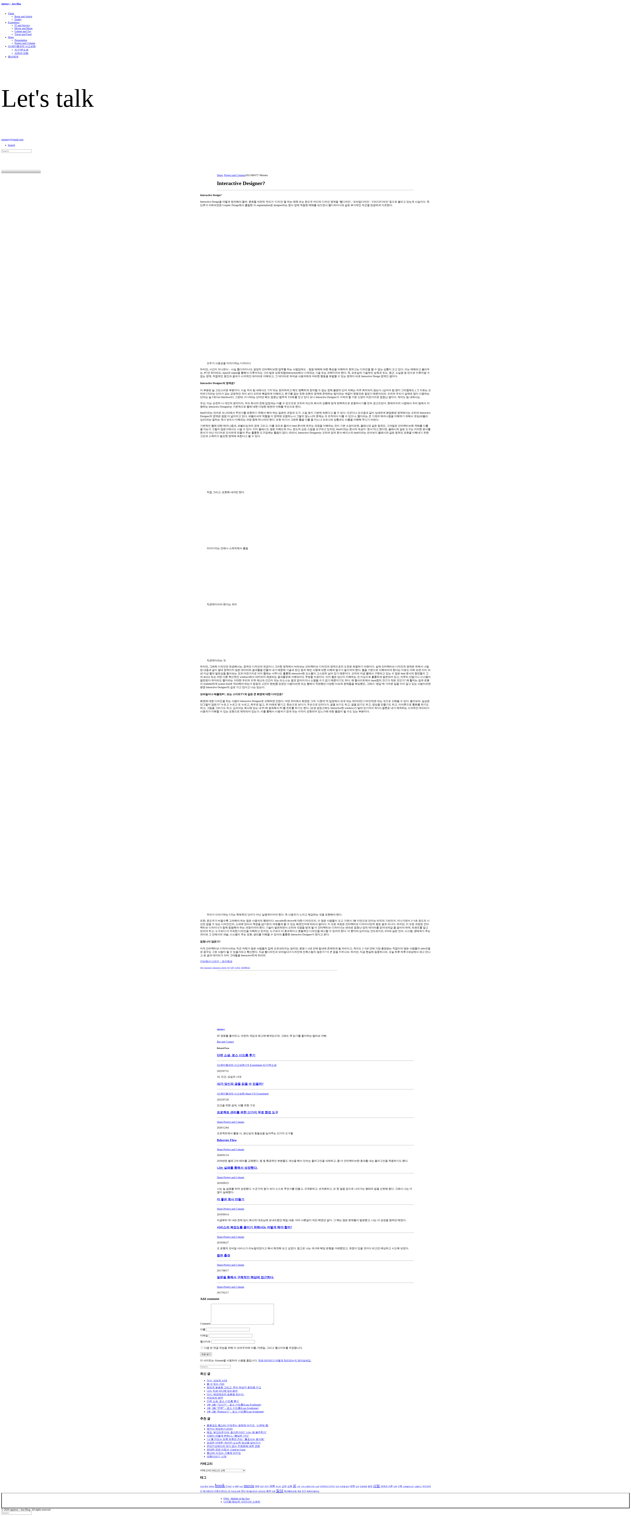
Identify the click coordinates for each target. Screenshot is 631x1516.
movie (249, 1485)
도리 (357, 1486)
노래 (317, 1486)
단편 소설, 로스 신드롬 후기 (236, 1055)
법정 (370, 1486)
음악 (268, 1491)
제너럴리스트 (290, 1491)
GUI (201, 968)
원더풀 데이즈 (252, 1491)
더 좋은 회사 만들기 (230, 1199)
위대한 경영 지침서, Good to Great (226, 1449)
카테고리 (205, 1470)
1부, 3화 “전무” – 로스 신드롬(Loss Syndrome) (232, 1408)
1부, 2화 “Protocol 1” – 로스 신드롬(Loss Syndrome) (235, 1411)
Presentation (20, 40)
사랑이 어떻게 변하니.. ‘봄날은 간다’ (228, 1435)
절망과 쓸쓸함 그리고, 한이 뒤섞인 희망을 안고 (234, 1387)
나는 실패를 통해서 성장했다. (237, 1167)
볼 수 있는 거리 (215, 1384)
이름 (202, 1329)
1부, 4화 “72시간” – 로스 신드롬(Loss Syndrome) (234, 1404)
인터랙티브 (245, 968)
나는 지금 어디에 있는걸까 (222, 1391)
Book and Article (23, 16)
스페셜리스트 (408, 1486)
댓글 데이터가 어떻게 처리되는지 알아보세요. (284, 1360)
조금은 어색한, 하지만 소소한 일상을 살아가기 (234, 1442)
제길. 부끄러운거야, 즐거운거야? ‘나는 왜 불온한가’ (237, 1432)
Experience (14, 22)
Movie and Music (23, 28)
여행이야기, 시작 (216, 1456)
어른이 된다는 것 (222, 1491)
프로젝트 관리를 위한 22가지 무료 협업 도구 (247, 1112)
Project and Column (24, 43)
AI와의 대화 (21, 53)
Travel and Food (23, 34)
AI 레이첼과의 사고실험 (22, 46)
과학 (272, 1486)
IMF (237, 1486)
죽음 (299, 1491)
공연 (262, 1486)
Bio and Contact (225, 1041)
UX (228, 968)
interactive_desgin (219, 968)
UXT (232, 968)
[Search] (16, 151)
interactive (208, 968)
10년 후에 (204, 1486)
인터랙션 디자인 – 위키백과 (216, 961)
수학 (400, 1486)
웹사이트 (205, 1341)
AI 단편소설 (21, 49)
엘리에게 (13, 56)
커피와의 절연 (215, 1397)
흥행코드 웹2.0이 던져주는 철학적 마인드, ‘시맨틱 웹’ (238, 1425)
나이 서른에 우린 (308, 1486)
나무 (298, 1486)
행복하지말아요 (313, 1491)
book (220, 1485)
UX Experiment (253, 1065)
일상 (279, 1491)
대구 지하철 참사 (342, 1486)
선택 (395, 1486)
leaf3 (241, 1486)
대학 (352, 1486)
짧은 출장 (223, 1255)
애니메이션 (208, 1491)
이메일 (204, 1335)
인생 (273, 1491)
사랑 (376, 1486)
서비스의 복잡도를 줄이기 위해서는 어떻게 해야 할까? (254, 1227)
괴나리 (278, 1486)
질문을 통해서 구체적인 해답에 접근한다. (245, 1277)
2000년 (211, 1486)
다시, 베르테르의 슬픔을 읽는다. (225, 1394)
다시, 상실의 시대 (217, 1380)
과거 (266, 1486)
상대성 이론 (387, 1486)
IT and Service (22, 25)
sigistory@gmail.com (12, 139)
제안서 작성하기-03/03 (220, 1429)
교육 (289, 1486)
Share (11, 37)
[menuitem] (319, 16)
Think (11, 13)
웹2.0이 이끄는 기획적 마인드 (224, 1453)
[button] (11, 145)
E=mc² (229, 1486)
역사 (243, 1491)
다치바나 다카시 (327, 1486)
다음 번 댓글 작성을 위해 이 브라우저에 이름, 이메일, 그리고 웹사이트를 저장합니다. (253, 1347)
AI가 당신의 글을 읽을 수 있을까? (240, 1084)
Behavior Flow (227, 1140)
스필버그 (418, 1486)
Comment (205, 1323)
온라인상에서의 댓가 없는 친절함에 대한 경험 (233, 1446)
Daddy (18, 19)
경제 (257, 1486)
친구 (304, 1491)
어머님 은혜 (235, 1491)
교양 (284, 1486)
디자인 (237, 968)
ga (233, 1486)
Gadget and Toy (22, 31)
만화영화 (363, 1486)
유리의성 (262, 1491)
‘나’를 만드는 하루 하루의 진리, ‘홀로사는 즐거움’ (236, 1439)
